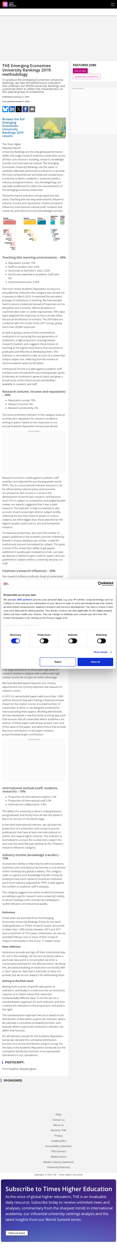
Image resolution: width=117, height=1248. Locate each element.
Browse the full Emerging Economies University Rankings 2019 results (13, 127)
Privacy (58, 1135)
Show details (101, 652)
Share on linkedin (12, 109)
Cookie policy (58, 1141)
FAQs (58, 1114)
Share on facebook (25, 109)
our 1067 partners (22, 599)
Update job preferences (86, 76)
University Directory (58, 1167)
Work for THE (58, 1130)
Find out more (17, 1233)
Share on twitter (19, 109)
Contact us (58, 1119)
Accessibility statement (58, 1146)
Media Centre (58, 1156)
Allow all (95, 662)
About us (58, 1125)
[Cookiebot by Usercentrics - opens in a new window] (100, 584)
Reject (58, 662)
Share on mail (32, 109)
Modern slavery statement (58, 1162)
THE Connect (58, 1151)
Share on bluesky (5, 109)
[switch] (44, 641)
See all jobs (80, 70)
